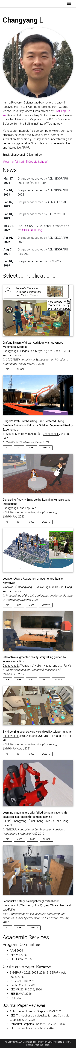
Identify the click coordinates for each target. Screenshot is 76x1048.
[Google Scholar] (37, 161)
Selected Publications (29, 275)
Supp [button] (19, 448)
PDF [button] (7, 369)
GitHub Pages (42, 1045)
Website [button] (20, 369)
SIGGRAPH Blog (32, 230)
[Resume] (8, 161)
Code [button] (44, 679)
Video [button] (31, 448)
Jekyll (50, 1042)
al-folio (61, 1042)
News (10, 170)
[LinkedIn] (21, 161)
